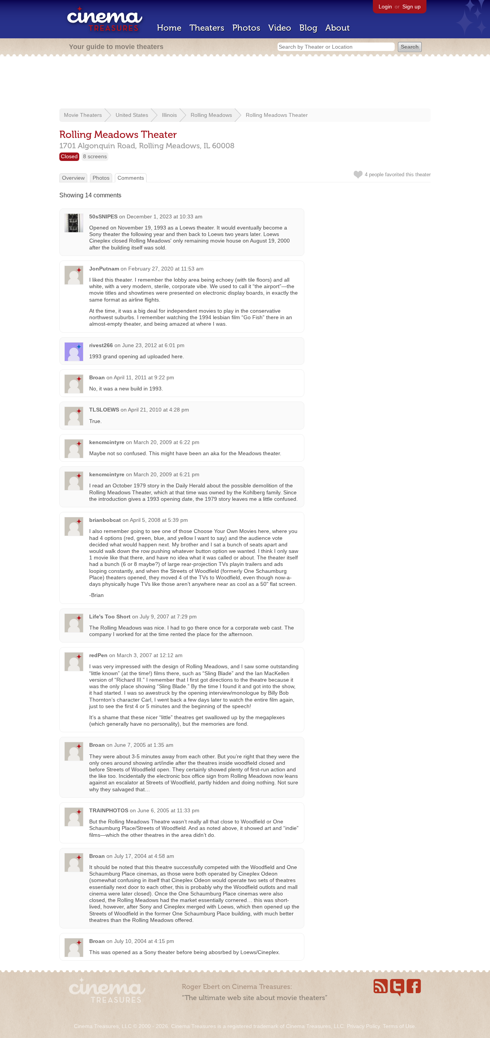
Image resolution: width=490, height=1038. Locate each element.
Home (169, 28)
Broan (97, 377)
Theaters (206, 28)
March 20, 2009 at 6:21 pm (166, 474)
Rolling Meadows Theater (277, 115)
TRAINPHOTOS (108, 810)
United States (132, 115)
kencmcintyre (106, 442)
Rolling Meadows (211, 115)
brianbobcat (105, 520)
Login (385, 6)
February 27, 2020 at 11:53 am (166, 269)
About (337, 28)
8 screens (95, 156)
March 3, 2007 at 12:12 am (150, 655)
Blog (308, 28)
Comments (131, 178)
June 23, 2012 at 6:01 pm (153, 345)
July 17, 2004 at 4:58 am (144, 856)
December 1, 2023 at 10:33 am (165, 216)
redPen (98, 655)
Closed (69, 156)
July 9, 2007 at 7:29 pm (168, 616)
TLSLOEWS (104, 410)
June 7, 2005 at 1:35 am (143, 745)
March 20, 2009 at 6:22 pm (166, 442)
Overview (73, 178)
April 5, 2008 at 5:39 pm (159, 520)
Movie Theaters (83, 115)
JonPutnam (104, 269)
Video (279, 28)
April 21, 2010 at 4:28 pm (158, 410)
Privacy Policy (363, 1026)
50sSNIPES (103, 216)
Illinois (169, 115)
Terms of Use (399, 1026)
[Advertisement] (245, 83)
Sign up (411, 6)
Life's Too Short (110, 616)
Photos (246, 28)
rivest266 (101, 345)
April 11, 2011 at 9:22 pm (144, 377)
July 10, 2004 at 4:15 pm (144, 941)
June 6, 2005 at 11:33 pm (168, 810)
